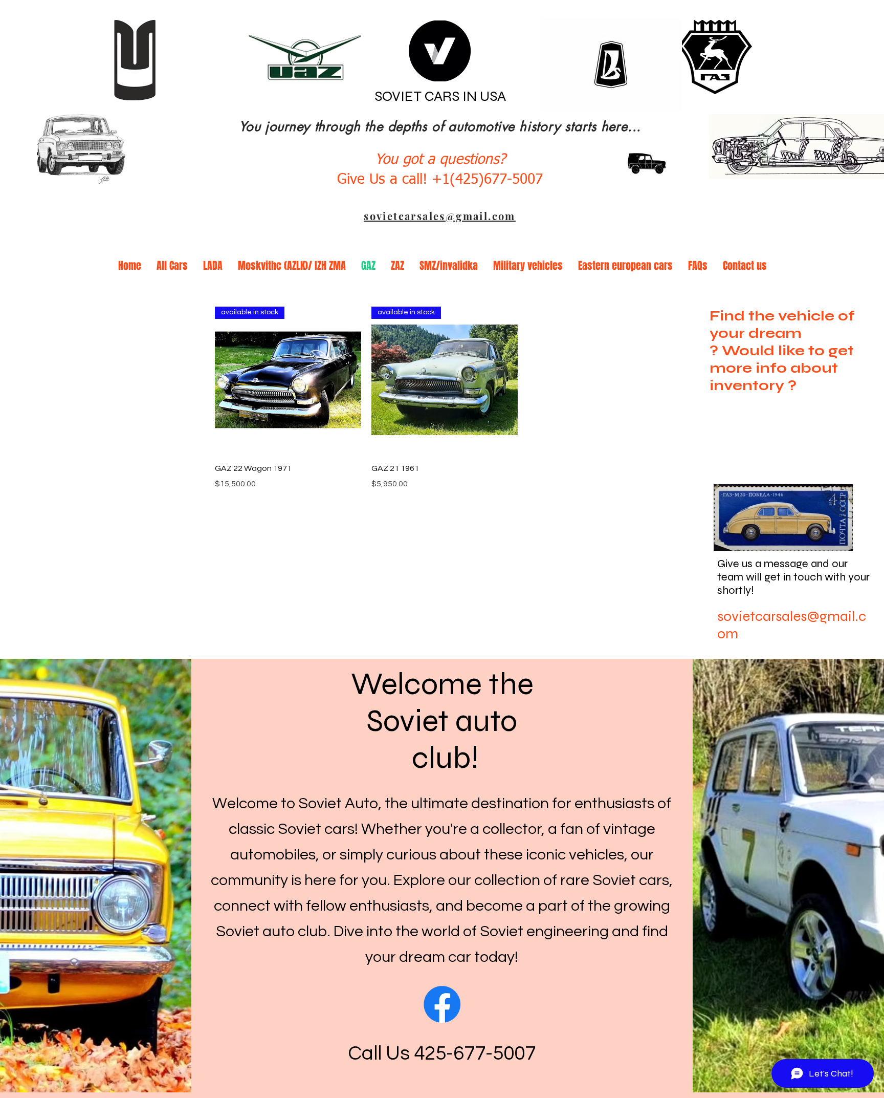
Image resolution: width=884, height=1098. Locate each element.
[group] (444, 398)
